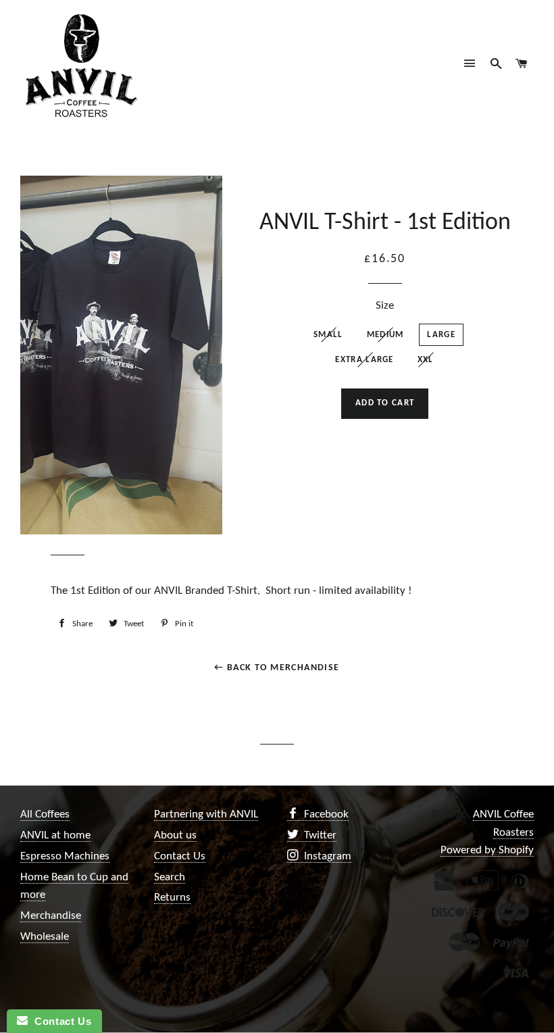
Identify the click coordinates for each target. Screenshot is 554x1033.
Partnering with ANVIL (206, 814)
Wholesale (44, 936)
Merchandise (50, 916)
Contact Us (179, 856)
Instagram (326, 856)
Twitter (318, 835)
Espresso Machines (64, 856)
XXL (426, 359)
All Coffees (45, 814)
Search (169, 877)
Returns (172, 897)
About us (175, 835)
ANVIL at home (55, 835)
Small (328, 334)
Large (441, 334)
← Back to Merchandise (276, 668)
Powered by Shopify (487, 850)
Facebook (325, 814)
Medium (385, 334)
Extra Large (364, 359)
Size (385, 305)
